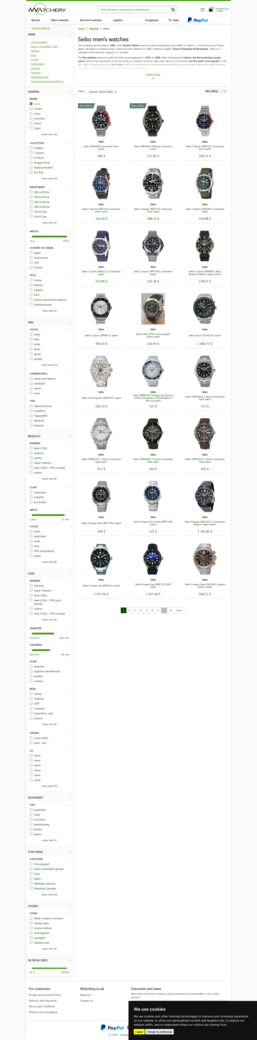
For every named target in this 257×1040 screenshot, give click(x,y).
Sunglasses (152, 20)
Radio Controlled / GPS (44, 46)
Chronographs (39, 42)
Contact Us (86, 1000)
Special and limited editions (47, 81)
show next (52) (49, 178)
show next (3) (49, 222)
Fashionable (38, 64)
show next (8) (49, 561)
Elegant (35, 68)
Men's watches (60, 20)
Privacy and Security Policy (45, 995)
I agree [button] (139, 1031)
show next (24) (49, 894)
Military (35, 51)
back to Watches (41, 28)
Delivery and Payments (43, 1000)
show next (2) (49, 840)
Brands (35, 20)
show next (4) (49, 478)
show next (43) (49, 786)
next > (179, 610)
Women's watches (91, 20)
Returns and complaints (43, 1012)
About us (85, 995)
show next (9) (49, 619)
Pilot (33, 55)
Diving (34, 59)
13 (170, 610)
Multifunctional (39, 77)
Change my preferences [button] (159, 1031)
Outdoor (36, 72)
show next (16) (49, 134)
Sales (173, 20)
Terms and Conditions (42, 1006)
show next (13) (49, 364)
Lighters (118, 20)
